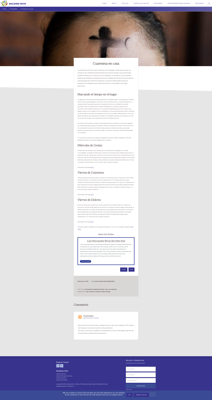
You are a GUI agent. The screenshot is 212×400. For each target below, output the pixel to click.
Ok (129, 395)
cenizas (91, 291)
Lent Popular (112, 289)
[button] (209, 3)
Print (124, 269)
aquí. (92, 167)
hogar (103, 291)
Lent (106, 289)
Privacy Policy (129, 389)
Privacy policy (141, 395)
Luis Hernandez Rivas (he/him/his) (106, 241)
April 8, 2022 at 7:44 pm (91, 318)
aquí (92, 194)
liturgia (108, 291)
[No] (210, 395)
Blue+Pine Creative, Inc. (68, 386)
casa (87, 291)
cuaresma (98, 291)
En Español (88, 289)
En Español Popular (98, 289)
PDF (131, 269)
